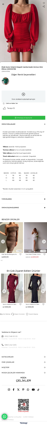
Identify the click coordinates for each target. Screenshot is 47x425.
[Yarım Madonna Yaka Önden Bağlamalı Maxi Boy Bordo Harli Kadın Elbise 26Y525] (12, 288)
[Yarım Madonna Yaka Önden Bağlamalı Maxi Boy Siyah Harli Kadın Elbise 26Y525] (35, 288)
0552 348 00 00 (11, 336)
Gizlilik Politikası (28, 417)
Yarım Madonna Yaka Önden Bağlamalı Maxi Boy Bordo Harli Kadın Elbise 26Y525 (10, 304)
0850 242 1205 (11, 345)
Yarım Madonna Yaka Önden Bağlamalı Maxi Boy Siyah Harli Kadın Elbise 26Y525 (33, 304)
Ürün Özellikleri (8, 124)
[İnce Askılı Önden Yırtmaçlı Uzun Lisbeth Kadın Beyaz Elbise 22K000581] (35, 237)
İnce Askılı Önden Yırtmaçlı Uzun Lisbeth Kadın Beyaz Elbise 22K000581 (34, 254)
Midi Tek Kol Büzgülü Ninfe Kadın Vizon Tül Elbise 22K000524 (9, 254)
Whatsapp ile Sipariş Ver (24, 118)
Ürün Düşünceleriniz (10, 207)
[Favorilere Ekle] (44, 3)
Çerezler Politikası (8, 419)
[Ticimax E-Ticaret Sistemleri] (23, 423)
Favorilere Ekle (20, 254)
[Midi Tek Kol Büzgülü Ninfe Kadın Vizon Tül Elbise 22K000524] (11, 237)
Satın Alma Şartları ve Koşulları (12, 417)
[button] (9, 251)
